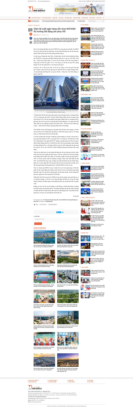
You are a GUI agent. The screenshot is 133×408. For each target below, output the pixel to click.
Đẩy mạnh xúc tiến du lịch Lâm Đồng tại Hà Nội (97, 225)
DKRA (37, 204)
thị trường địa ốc (43, 204)
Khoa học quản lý (88, 60)
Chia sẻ (59, 212)
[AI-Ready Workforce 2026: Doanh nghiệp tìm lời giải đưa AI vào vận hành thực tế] (85, 184)
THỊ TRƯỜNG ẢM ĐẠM (52, 204)
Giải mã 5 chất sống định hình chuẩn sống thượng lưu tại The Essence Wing (44, 266)
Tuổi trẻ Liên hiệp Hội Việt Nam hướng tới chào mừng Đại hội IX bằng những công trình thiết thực (97, 65)
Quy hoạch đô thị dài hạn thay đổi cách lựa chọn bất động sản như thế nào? (67, 326)
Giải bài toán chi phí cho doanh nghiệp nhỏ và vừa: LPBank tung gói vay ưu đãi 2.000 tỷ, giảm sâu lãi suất (97, 46)
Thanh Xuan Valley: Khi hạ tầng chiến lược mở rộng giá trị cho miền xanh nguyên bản (67, 305)
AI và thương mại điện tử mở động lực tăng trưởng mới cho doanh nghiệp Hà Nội (97, 191)
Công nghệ (85, 163)
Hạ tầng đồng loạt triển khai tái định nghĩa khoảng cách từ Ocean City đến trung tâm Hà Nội (44, 327)
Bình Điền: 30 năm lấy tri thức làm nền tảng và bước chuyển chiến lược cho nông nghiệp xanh (98, 88)
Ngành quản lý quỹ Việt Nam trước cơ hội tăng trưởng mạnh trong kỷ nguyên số (98, 30)
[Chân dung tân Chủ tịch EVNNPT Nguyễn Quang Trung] (85, 246)
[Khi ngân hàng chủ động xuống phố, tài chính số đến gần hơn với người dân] (85, 149)
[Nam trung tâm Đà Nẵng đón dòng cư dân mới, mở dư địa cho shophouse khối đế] (85, 100)
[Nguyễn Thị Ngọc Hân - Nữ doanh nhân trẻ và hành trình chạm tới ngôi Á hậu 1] (85, 238)
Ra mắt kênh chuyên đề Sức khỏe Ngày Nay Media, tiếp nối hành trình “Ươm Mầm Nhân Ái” (98, 295)
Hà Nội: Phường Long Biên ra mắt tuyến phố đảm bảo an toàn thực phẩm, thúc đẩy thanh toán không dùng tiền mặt (97, 218)
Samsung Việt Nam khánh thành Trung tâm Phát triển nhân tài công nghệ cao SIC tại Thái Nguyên (97, 176)
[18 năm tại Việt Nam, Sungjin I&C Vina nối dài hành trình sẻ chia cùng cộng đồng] (85, 134)
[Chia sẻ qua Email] (30, 42)
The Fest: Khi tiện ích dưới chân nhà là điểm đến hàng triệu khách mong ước (67, 246)
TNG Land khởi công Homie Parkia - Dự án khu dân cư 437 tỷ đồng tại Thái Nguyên (44, 285)
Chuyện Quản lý (53, 380)
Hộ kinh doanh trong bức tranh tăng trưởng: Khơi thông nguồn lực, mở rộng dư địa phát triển (97, 80)
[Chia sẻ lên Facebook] (30, 38)
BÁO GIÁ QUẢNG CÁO (81, 406)
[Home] (30, 34)
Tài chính (85, 25)
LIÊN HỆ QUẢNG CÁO (71, 406)
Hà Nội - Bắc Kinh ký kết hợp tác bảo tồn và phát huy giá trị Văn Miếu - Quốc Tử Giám (98, 203)
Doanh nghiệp (87, 129)
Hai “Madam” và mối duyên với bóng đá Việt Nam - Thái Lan (98, 156)
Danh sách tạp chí (83, 1)
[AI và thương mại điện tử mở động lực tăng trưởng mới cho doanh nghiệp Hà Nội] (85, 191)
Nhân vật (85, 233)
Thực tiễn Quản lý (88, 197)
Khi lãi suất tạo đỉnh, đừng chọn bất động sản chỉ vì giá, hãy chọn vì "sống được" (44, 369)
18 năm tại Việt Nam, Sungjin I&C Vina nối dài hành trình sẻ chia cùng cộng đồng (80, 21)
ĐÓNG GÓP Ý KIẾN (62, 406)
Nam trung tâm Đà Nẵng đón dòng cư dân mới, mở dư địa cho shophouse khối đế (45, 21)
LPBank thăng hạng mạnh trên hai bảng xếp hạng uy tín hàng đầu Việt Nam (97, 53)
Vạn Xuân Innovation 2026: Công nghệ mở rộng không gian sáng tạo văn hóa (97, 168)
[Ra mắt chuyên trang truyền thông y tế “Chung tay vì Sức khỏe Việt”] (85, 288)
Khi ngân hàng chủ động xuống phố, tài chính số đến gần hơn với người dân (97, 149)
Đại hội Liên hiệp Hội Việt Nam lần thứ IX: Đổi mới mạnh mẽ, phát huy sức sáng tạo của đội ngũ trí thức (98, 73)
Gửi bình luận (38, 223)
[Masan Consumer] (79, 9)
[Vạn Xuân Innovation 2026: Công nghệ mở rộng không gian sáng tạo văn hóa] (85, 169)
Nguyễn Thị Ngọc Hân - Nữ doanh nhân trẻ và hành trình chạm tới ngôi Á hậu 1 (97, 238)
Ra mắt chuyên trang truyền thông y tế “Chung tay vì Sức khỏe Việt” (98, 287)
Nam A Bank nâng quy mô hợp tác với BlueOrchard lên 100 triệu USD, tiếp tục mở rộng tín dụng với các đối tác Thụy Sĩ (98, 38)
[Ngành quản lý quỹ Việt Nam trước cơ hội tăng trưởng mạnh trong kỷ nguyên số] (85, 30)
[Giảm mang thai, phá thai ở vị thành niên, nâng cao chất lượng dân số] (85, 273)
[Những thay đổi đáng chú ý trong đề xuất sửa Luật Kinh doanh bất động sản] (85, 123)
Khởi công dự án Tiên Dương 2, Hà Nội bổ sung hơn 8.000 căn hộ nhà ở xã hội (44, 348)
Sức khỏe (85, 267)
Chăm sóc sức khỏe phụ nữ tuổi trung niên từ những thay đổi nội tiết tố (97, 279)
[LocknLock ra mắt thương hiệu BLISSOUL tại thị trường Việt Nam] (85, 142)
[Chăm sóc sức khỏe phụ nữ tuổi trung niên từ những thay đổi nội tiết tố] (85, 280)
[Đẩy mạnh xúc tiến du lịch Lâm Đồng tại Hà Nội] (85, 227)
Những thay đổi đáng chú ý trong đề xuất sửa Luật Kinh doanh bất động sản (67, 266)
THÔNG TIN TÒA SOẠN (52, 406)
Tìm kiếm (103, 21)
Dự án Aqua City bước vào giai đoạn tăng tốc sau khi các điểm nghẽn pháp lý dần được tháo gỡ (44, 306)
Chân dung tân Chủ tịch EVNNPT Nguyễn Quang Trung (97, 245)
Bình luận (30, 30)
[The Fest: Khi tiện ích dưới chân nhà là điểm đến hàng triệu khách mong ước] (85, 107)
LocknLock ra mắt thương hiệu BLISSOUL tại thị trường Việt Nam (97, 141)
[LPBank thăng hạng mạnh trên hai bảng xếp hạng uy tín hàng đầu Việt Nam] (85, 54)
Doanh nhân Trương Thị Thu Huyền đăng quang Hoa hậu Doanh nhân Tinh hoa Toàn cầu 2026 (98, 253)
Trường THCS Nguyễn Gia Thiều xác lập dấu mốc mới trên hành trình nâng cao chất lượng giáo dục (97, 210)
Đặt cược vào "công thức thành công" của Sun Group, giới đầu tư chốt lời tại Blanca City (67, 349)
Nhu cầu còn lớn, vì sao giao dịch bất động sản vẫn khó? (67, 285)
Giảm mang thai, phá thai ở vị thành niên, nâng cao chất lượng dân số (98, 272)
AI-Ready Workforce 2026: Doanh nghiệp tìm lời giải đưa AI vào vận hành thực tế (98, 183)
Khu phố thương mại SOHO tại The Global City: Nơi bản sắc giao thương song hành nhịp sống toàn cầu (67, 370)
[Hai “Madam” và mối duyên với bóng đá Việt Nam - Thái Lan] (85, 157)
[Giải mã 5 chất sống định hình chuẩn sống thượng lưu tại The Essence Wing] (85, 115)
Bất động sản (86, 94)
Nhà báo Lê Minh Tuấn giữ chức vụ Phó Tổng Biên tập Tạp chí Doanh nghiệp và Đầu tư (97, 261)
